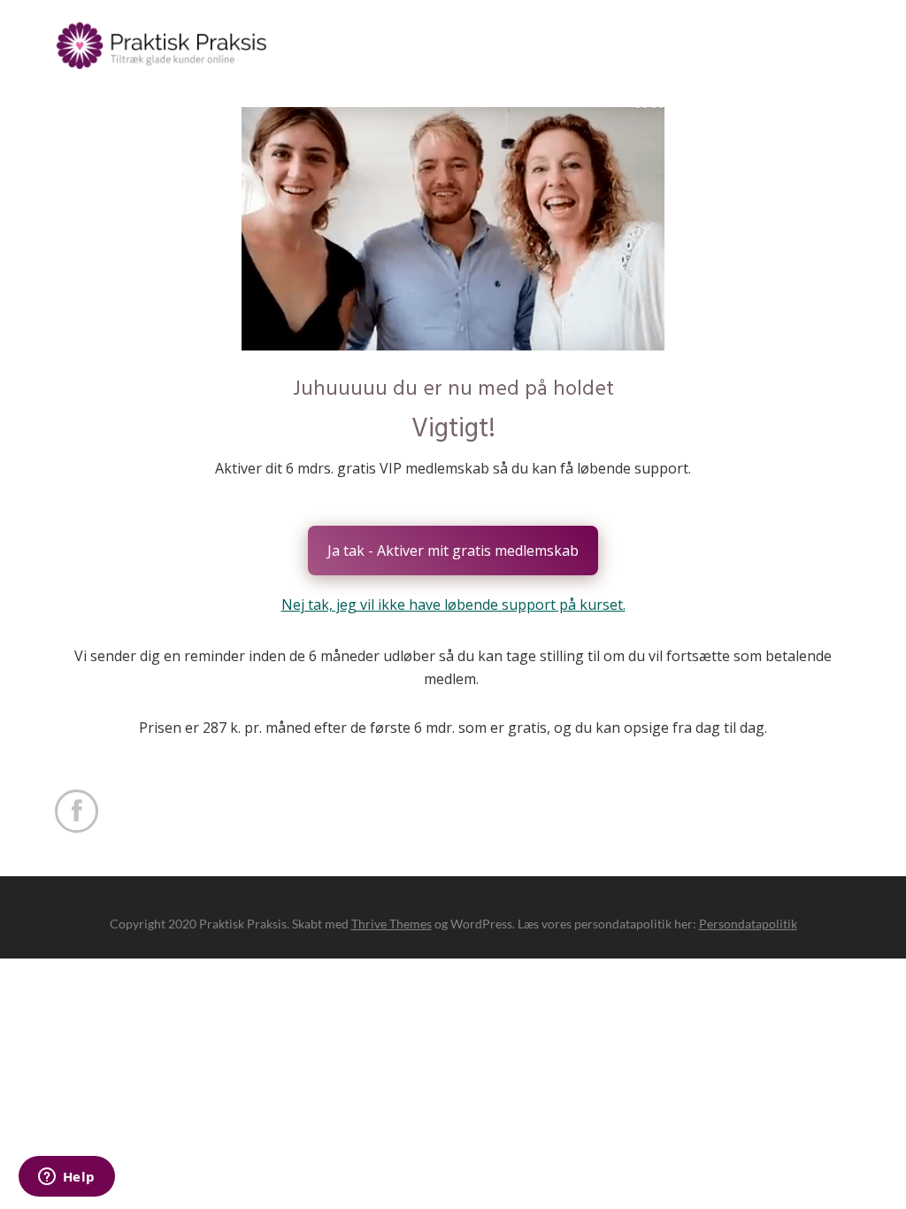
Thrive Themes (391, 923)
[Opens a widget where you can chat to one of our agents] (66, 1178)
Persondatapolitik (748, 923)
